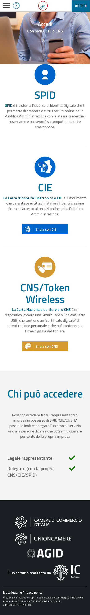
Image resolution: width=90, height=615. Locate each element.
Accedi (81, 6)
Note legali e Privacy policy (22, 592)
